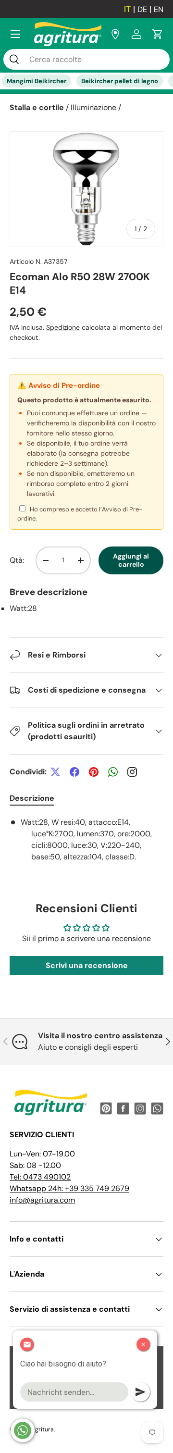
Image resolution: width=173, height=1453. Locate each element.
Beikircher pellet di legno (119, 81)
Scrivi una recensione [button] (87, 965)
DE (142, 9)
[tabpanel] (86, 840)
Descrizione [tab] (32, 798)
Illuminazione (93, 107)
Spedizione (63, 327)
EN (158, 9)
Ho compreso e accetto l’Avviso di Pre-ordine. (79, 514)
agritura (43, 1429)
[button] (157, 34)
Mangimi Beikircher (36, 81)
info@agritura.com (42, 1200)
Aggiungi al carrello (131, 560)
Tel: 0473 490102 (40, 1177)
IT (127, 9)
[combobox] (86, 59)
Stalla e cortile (37, 107)
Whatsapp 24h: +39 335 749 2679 (69, 1188)
